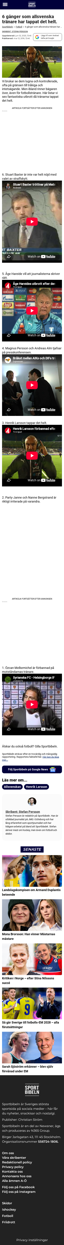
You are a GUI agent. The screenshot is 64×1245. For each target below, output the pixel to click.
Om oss (8, 1153)
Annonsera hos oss (16, 1176)
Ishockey (9, 1209)
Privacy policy (13, 1167)
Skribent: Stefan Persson (15, 31)
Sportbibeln (7, 27)
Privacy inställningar (32, 1240)
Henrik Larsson (36, 787)
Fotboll (19, 27)
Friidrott (8, 1222)
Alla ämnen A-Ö (14, 1181)
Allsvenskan (12, 787)
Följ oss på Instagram (18, 1192)
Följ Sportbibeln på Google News (28, 769)
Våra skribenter (14, 1158)
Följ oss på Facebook (18, 1187)
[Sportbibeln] (32, 5)
